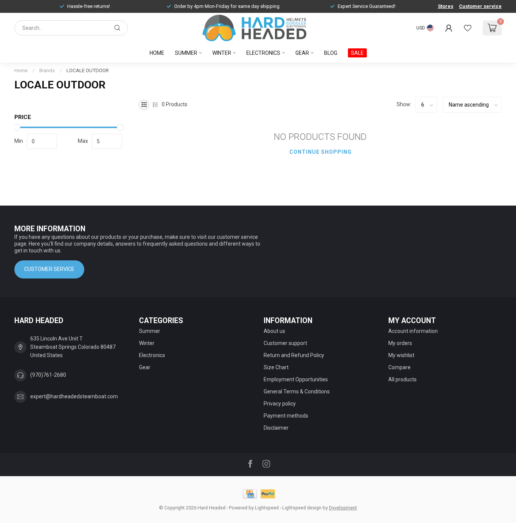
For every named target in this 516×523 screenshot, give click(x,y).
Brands (47, 70)
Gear (302, 53)
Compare (399, 367)
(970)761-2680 (48, 375)
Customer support (285, 343)
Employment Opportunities (296, 379)
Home (157, 53)
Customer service (480, 6)
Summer (186, 53)
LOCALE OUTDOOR (87, 70)
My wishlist (401, 355)
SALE (357, 53)
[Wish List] (467, 28)
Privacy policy (280, 404)
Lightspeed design (301, 508)
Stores (445, 6)
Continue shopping (320, 152)
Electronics (263, 53)
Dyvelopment (343, 508)
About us (274, 331)
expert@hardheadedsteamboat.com (74, 396)
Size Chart (276, 367)
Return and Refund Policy (294, 355)
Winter (221, 53)
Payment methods (286, 416)
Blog (330, 53)
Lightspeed (267, 508)
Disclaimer (276, 428)
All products (402, 379)
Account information (413, 331)
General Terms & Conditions (297, 391)
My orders (400, 343)
